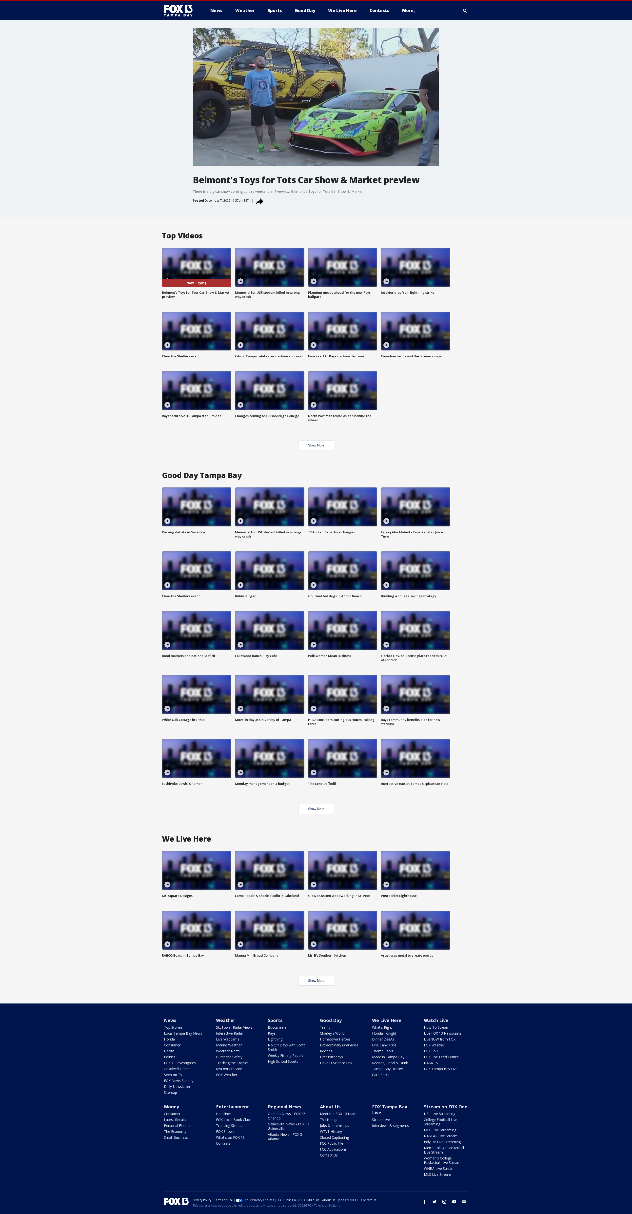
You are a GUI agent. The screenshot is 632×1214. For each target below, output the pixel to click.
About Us (330, 1107)
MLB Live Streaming (440, 1130)
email (464, 1202)
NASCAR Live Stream (440, 1136)
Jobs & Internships (334, 1125)
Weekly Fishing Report (285, 1055)
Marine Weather (229, 1045)
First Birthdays (331, 1057)
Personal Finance (177, 1125)
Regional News (284, 1107)
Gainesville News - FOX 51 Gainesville (289, 1126)
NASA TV (431, 1062)
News (170, 1020)
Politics (169, 1057)
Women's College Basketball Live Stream (442, 1160)
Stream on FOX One (445, 1107)
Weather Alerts (228, 1051)
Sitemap (170, 1092)
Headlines (224, 1113)
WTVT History (331, 1131)
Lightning (275, 1039)
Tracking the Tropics (232, 1062)
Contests (223, 1143)
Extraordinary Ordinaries (339, 1045)
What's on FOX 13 (230, 1137)
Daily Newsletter (177, 1086)
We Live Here (386, 1020)
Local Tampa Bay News (183, 1033)
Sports (275, 1020)
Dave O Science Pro (336, 1062)
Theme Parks (382, 1051)
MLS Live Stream (437, 1174)
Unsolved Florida (177, 1068)
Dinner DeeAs (383, 1039)
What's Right (382, 1027)
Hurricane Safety (229, 1057)
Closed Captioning (334, 1137)
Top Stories (173, 1027)
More (408, 10)
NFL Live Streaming (439, 1113)
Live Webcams (227, 1039)
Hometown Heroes (335, 1039)
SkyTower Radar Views (234, 1027)
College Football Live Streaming (440, 1121)
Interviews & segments (390, 1125)
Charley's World (332, 1033)
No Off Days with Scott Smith (286, 1047)
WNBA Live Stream (439, 1168)
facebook (425, 1202)
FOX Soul (431, 1051)
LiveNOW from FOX (439, 1039)
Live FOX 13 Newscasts (442, 1033)
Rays (272, 1033)
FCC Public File (331, 1143)
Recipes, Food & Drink (390, 1062)
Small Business (176, 1137)
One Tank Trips (384, 1045)
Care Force (381, 1074)
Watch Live (436, 1020)
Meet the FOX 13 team (338, 1113)
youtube (454, 1202)
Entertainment (232, 1107)
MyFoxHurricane (229, 1068)
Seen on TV (173, 1074)
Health (169, 1051)
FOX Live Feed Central (441, 1057)
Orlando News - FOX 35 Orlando (287, 1115)
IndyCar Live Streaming (442, 1141)
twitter (434, 1202)
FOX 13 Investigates (180, 1062)
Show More (316, 445)
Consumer (172, 1045)
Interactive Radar (229, 1033)
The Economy (175, 1131)
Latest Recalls (175, 1119)
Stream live (381, 1119)
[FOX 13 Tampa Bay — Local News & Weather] (180, 11)
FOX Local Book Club (233, 1119)
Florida (169, 1039)
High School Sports (283, 1061)
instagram (444, 1202)
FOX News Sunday (178, 1080)
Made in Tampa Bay (388, 1057)
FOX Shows (225, 1131)
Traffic (325, 1027)
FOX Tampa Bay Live (440, 1068)
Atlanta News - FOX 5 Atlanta (285, 1136)
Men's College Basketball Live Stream (444, 1150)
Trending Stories (229, 1125)
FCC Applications (333, 1149)
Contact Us (329, 1155)
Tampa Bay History (387, 1068)
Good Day (331, 1020)
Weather (225, 1020)
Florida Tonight (384, 1033)
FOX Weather (226, 1074)
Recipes (326, 1051)
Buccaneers (277, 1027)
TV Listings (328, 1119)
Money (171, 1107)
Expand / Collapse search (465, 10)
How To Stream (436, 1027)
